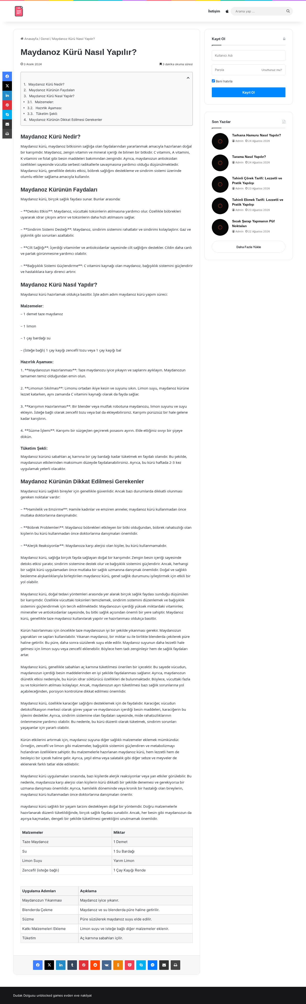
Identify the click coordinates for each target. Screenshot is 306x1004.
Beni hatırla (223, 81)
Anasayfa (30, 39)
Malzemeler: (44, 102)
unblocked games (50, 995)
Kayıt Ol (248, 92)
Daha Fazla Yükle (248, 247)
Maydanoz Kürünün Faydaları (52, 90)
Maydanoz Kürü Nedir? (46, 84)
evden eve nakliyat (78, 995)
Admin (239, 141)
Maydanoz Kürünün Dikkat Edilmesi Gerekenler (65, 119)
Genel (45, 39)
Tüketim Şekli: (47, 114)
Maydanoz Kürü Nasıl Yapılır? (51, 96)
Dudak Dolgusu (24, 995)
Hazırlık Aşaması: (49, 108)
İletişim (214, 11)
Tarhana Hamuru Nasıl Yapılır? (256, 135)
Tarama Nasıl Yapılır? (249, 157)
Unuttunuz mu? (272, 70)
